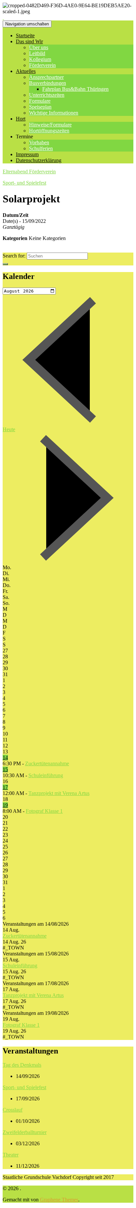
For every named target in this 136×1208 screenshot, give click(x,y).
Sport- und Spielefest (24, 183)
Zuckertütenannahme (47, 763)
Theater (10, 1154)
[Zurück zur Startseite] (3, 17)
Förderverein (42, 65)
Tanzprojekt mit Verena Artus (58, 793)
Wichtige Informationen (53, 113)
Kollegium (40, 59)
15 (5, 769)
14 (5, 757)
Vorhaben (39, 142)
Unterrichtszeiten (46, 95)
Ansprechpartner (46, 77)
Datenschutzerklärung (38, 160)
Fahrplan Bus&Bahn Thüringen (75, 89)
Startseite (25, 35)
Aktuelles (26, 71)
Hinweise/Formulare (50, 124)
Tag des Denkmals (22, 1065)
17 (5, 787)
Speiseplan (40, 107)
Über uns (38, 47)
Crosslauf (12, 1110)
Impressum (27, 154)
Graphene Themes (59, 1199)
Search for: (14, 256)
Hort (20, 118)
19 (5, 805)
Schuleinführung (45, 775)
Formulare (40, 101)
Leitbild (37, 53)
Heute (9, 429)
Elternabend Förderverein (29, 171)
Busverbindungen (47, 83)
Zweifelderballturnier (25, 1132)
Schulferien (41, 148)
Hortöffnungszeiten (49, 130)
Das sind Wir (29, 41)
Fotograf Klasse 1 (44, 811)
